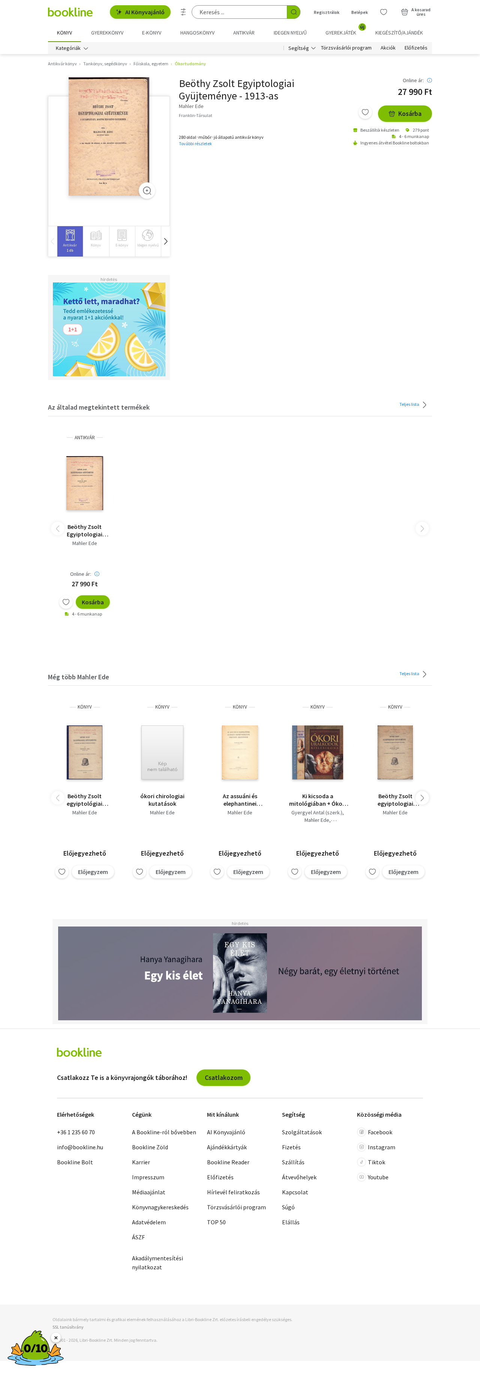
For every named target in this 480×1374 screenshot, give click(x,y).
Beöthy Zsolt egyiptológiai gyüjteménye (84, 799)
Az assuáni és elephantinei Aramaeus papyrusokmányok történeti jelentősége (240, 799)
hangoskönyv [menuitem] (197, 32)
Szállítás (293, 1162)
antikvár (85, 437)
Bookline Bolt (75, 1162)
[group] (70, 241)
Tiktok (376, 1162)
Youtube (378, 1177)
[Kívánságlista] (383, 12)
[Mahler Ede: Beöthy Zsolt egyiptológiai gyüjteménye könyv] (84, 752)
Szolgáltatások (302, 1132)
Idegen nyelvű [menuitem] (290, 32)
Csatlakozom (224, 1077)
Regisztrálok (326, 12)
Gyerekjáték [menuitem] (345, 30)
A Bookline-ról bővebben (164, 1132)
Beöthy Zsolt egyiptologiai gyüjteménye (395, 799)
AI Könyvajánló (145, 12)
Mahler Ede (84, 543)
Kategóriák (68, 48)
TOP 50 (216, 1222)
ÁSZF (138, 1237)
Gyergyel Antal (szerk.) (316, 812)
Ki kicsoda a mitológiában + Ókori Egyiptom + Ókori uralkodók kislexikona (318, 799)
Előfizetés (416, 48)
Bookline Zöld (150, 1147)
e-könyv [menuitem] (151, 32)
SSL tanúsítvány (68, 1327)
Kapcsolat (295, 1192)
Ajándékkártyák (227, 1147)
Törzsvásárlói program (346, 48)
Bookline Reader (228, 1162)
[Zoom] (147, 190)
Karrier (141, 1162)
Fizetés (291, 1147)
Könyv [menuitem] (64, 32)
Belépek (359, 12)
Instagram (381, 1147)
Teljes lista (409, 404)
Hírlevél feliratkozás (233, 1192)
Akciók (388, 48)
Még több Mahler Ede (78, 677)
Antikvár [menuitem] (244, 32)
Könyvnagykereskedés (160, 1207)
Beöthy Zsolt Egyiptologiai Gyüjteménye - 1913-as (84, 530)
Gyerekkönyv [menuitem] (107, 32)
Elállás (291, 1222)
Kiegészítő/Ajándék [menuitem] (399, 32)
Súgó (288, 1207)
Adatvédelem (149, 1222)
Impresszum (148, 1177)
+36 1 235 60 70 (76, 1132)
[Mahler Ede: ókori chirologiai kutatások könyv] (162, 752)
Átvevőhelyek (299, 1177)
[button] (165, 241)
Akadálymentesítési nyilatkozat (157, 1262)
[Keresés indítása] (293, 12)
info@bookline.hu (80, 1147)
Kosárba (410, 113)
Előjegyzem (93, 871)
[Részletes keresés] (183, 12)
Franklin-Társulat (195, 115)
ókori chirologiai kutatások (162, 799)
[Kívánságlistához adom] (365, 112)
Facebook (380, 1132)
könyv (85, 707)
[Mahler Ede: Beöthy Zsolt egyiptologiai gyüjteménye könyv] (395, 752)
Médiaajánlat (148, 1192)
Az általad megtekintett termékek (99, 407)
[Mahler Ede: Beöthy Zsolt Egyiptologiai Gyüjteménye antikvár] (109, 136)
